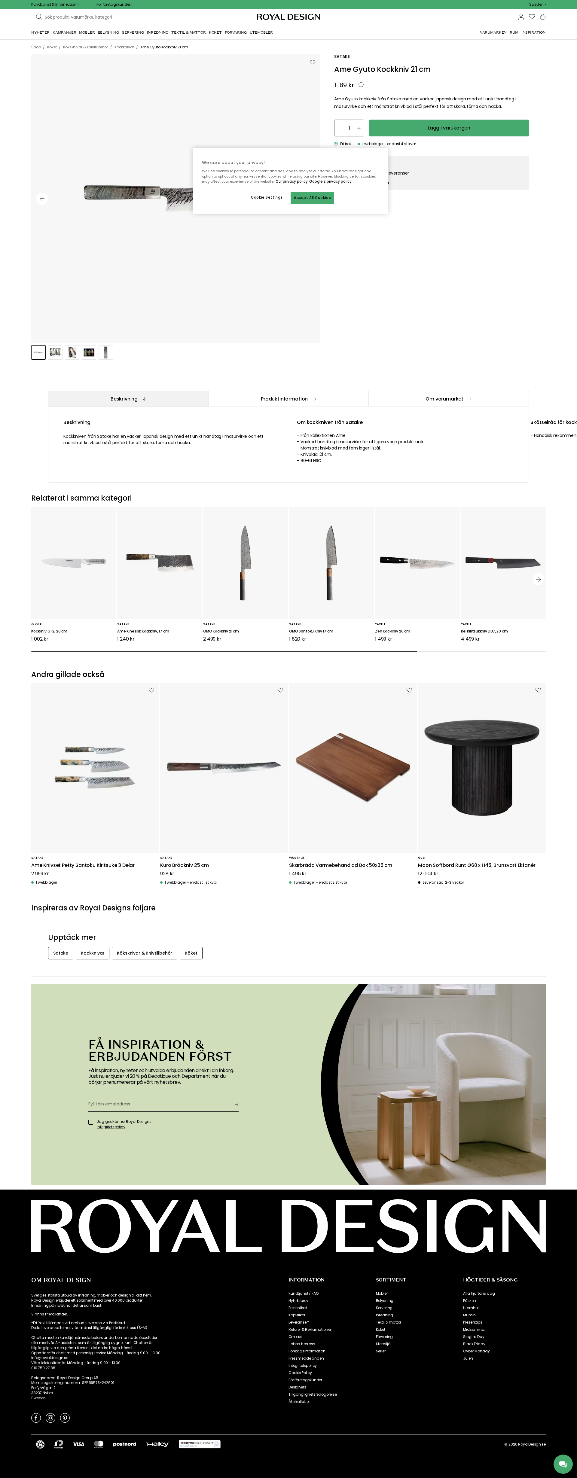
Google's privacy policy (330, 181)
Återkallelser (299, 1401)
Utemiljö (383, 1344)
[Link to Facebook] (36, 1417)
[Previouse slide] (42, 199)
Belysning (385, 1301)
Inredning (384, 1315)
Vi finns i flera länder (49, 1314)
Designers (297, 1387)
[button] (537, 4)
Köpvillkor (296, 1315)
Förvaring (384, 1337)
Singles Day (473, 1337)
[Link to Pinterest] (65, 1417)
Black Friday (474, 1344)
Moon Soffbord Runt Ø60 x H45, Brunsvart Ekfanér (476, 865)
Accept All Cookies (312, 197)
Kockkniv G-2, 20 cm (49, 631)
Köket (380, 1329)
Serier (381, 1351)
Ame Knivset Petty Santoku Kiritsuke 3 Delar (83, 865)
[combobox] (537, 4)
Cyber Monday (476, 1351)
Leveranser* (298, 1322)
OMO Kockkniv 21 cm (221, 631)
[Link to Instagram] (50, 1417)
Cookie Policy (300, 1373)
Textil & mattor (388, 1322)
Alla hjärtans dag (479, 1293)
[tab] (128, 399)
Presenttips (472, 1322)
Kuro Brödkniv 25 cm (184, 865)
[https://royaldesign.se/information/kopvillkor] (199, 1444)
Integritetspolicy (302, 1365)
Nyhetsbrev (298, 1301)
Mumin (469, 1315)
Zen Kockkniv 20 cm (392, 631)
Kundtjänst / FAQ (303, 1293)
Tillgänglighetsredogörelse (312, 1394)
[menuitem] (40, 32)
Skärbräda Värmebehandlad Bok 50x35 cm (340, 865)
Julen (468, 1358)
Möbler (382, 1293)
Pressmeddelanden (306, 1358)
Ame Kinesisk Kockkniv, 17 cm (143, 631)
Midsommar (474, 1329)
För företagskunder (305, 1380)
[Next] (539, 579)
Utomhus (471, 1308)
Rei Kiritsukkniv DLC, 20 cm (484, 631)
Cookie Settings (267, 197)
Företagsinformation (306, 1351)
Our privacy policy (292, 181)
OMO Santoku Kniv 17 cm (311, 631)
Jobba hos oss (301, 1344)
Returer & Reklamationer (309, 1329)
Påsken (469, 1301)
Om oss (295, 1337)
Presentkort (297, 1308)
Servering (384, 1308)
